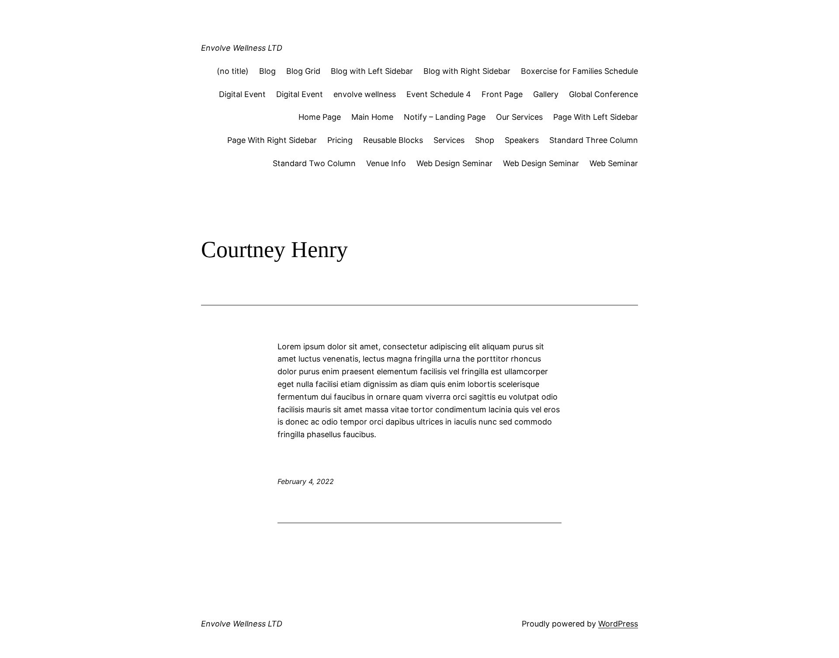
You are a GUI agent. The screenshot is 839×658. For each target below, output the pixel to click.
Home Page (319, 117)
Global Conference (603, 94)
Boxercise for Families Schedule (579, 71)
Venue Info (386, 163)
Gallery (545, 94)
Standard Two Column (314, 163)
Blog (267, 71)
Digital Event (242, 94)
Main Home (372, 117)
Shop (484, 140)
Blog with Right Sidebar (466, 71)
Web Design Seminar (454, 163)
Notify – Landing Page (444, 117)
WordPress (618, 623)
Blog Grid (303, 71)
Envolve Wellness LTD (241, 47)
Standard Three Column (593, 140)
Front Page (502, 94)
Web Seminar (613, 163)
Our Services (519, 117)
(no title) (233, 71)
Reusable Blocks (393, 140)
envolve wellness (364, 94)
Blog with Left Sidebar (372, 71)
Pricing (340, 140)
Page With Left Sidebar (595, 117)
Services (449, 140)
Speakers (522, 140)
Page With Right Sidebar (272, 140)
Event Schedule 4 (438, 94)
